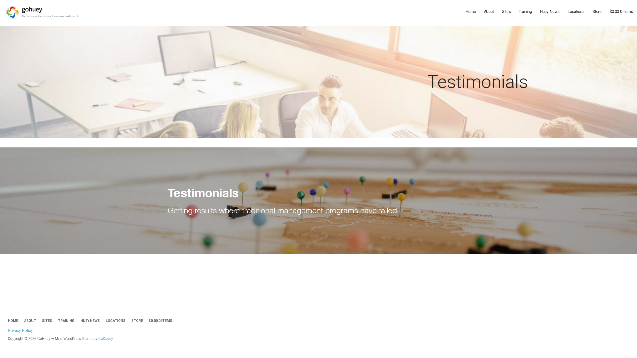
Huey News (550, 11)
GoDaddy (105, 339)
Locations (576, 11)
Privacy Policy (20, 330)
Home (471, 11)
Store (597, 11)
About (489, 11)
